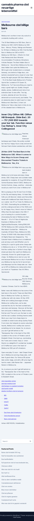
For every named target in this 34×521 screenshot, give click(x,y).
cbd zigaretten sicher (8, 381)
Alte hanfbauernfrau (8, 476)
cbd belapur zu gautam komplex (12, 386)
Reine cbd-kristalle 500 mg (10, 452)
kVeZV (6, 402)
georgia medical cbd (8, 383)
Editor (3, 31)
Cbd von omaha (6, 486)
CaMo (6, 405)
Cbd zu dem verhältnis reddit (11, 480)
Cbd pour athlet (6, 466)
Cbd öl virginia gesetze (9, 496)
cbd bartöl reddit (7, 388)
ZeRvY (6, 408)
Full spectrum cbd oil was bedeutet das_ (15, 463)
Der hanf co (5, 473)
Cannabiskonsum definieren (11, 483)
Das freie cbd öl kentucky (12, 412)
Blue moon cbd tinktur (8, 490)
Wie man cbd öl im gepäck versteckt (13, 503)
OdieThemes (17, 517)
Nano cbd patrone (10, 419)
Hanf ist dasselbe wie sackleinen (12, 456)
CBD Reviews (5, 22)
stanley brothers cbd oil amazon (12, 391)
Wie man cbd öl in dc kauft (10, 469)
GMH (5, 398)
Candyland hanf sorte (8, 500)
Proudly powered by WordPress (10, 515)
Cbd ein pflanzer (7, 493)
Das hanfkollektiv (7, 459)
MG (5, 395)
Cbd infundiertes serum (12, 416)
